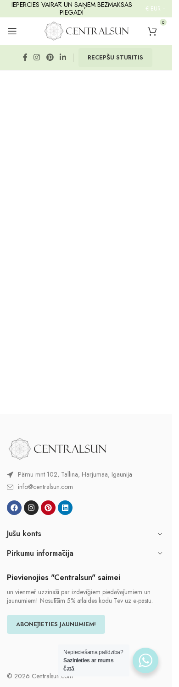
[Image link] (57, 448)
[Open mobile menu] (12, 31)
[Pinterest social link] (49, 58)
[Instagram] (31, 507)
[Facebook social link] (25, 58)
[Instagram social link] (37, 58)
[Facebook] (14, 507)
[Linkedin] (65, 507)
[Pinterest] (48, 507)
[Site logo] (86, 30)
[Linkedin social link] (62, 58)
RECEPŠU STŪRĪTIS (115, 57)
